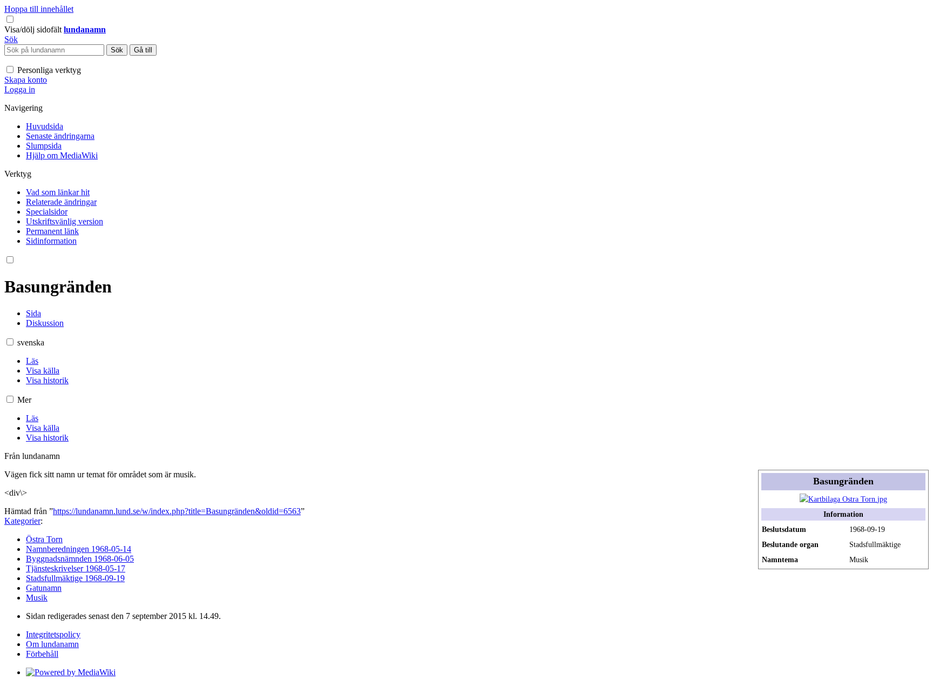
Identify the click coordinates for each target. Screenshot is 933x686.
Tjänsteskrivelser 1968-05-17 (75, 568)
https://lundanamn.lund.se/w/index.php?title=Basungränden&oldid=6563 (177, 511)
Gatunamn (44, 587)
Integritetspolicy (53, 634)
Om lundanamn (52, 644)
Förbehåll (42, 653)
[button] (34, 29)
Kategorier (22, 520)
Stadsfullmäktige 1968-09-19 (75, 578)
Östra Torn (44, 539)
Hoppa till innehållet (38, 9)
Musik (37, 597)
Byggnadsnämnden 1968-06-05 (80, 558)
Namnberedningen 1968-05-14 (78, 549)
